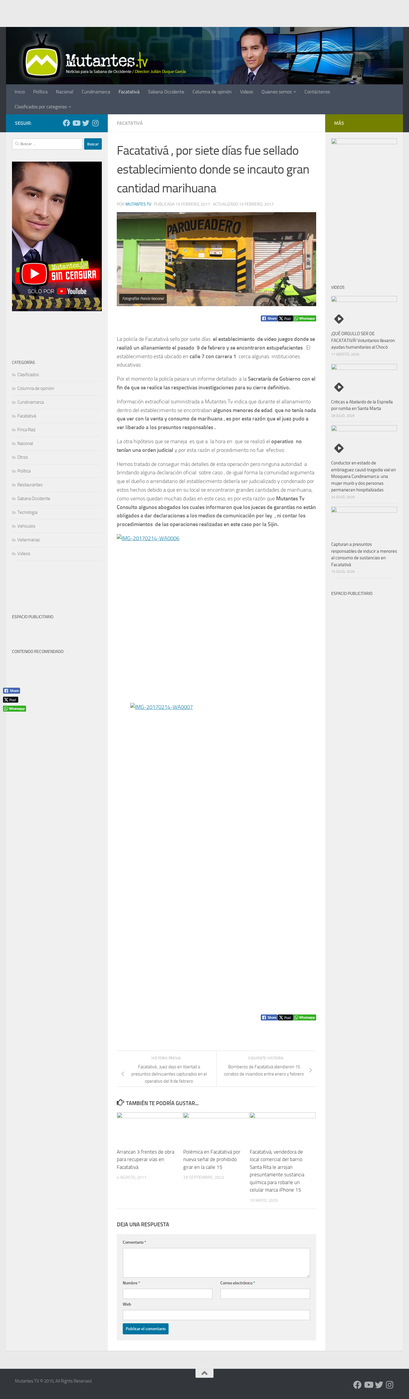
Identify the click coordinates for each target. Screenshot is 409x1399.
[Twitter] (85, 123)
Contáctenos (317, 92)
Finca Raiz (26, 429)
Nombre (131, 1283)
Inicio (20, 92)
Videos (246, 92)
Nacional (64, 92)
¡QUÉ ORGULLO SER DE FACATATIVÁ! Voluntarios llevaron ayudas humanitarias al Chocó (363, 340)
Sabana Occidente (166, 92)
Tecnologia (27, 512)
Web (127, 1304)
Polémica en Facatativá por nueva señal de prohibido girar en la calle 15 (211, 1159)
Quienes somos (276, 92)
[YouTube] (76, 123)
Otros (22, 457)
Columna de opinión (212, 92)
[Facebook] (66, 123)
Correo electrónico (237, 1283)
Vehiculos (26, 526)
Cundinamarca (96, 92)
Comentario (134, 1242)
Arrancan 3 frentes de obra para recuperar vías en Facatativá (145, 1159)
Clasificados (28, 374)
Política (40, 92)
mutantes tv (138, 204)
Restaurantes (30, 484)
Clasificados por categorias (41, 107)
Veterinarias (28, 540)
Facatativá (129, 92)
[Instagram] (95, 123)
